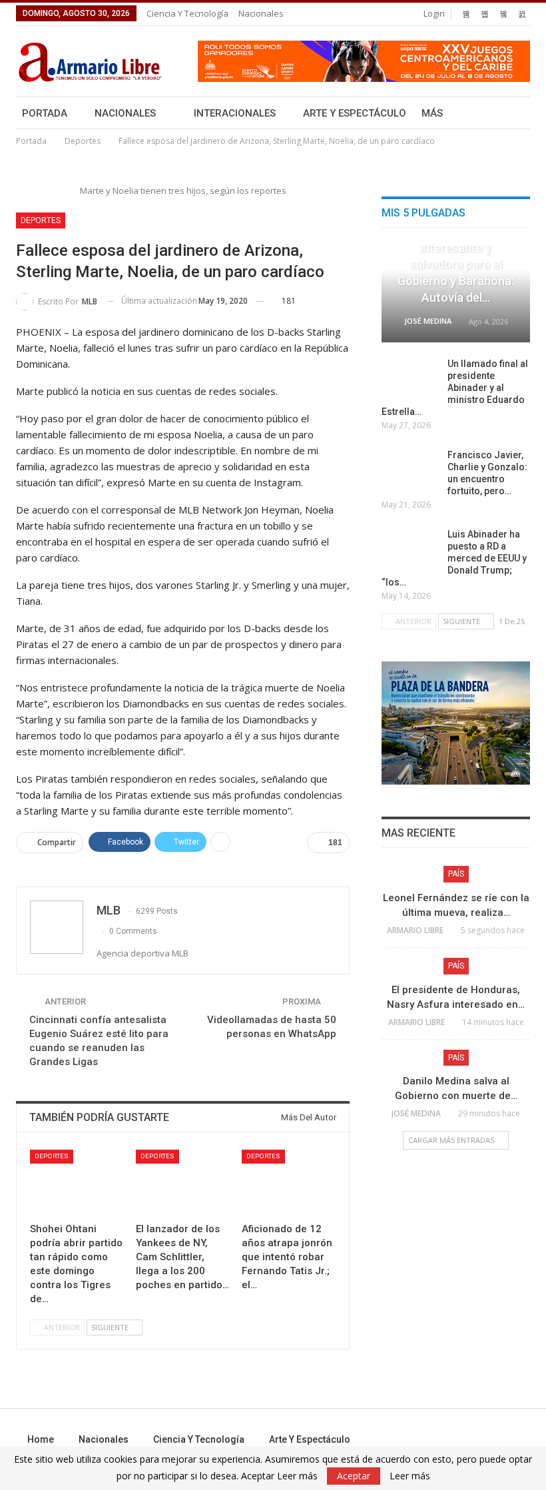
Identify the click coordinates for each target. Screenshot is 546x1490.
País (456, 874)
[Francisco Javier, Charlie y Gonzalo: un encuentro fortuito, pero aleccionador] (410, 470)
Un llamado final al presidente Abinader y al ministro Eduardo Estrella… (455, 387)
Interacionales (235, 113)
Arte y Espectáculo (354, 113)
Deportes (41, 220)
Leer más (410, 1476)
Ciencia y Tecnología (187, 13)
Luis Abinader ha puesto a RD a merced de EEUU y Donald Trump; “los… (454, 558)
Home (40, 1439)
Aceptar (353, 1475)
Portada (44, 113)
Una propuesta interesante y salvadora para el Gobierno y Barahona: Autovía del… (456, 263)
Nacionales (261, 13)
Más (432, 113)
